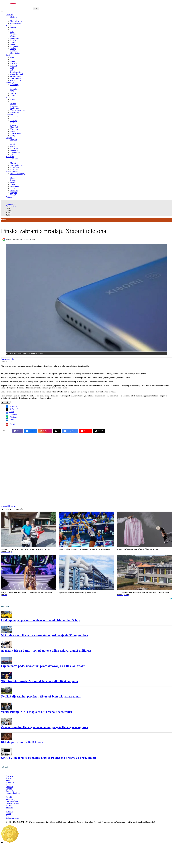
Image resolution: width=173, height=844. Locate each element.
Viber (11, 412)
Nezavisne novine (8, 359)
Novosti (9, 25)
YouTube (87, 431)
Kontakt (9, 797)
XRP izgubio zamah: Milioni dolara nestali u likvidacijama (39, 681)
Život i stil (9, 114)
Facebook (13, 407)
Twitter (8, 814)
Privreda (9, 208)
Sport (8, 55)
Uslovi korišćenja (12, 803)
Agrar (8, 215)
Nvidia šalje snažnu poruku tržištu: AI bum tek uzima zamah (41, 696)
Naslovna (9, 15)
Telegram (13, 414)
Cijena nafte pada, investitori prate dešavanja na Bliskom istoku (43, 666)
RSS (7, 816)
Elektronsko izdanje (13, 818)
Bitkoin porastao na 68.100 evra (22, 742)
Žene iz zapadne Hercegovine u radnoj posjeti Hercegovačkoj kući (44, 727)
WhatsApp (13, 417)
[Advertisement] (71, 453)
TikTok (100, 431)
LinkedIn (12, 419)
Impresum (9, 808)
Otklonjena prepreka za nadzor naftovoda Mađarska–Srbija (40, 620)
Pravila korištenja (12, 801)
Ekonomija (10, 83)
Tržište (8, 210)
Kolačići (9, 805)
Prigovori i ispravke (8, 506)
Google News (71, 431)
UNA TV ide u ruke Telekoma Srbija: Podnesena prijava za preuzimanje (49, 757)
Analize (8, 212)
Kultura (8, 97)
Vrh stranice (7, 772)
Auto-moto (10, 157)
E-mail (12, 424)
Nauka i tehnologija (13, 172)
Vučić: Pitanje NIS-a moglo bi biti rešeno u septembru (36, 711)
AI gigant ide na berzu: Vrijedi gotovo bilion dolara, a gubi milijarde (46, 650)
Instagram (46, 431)
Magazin (9, 138)
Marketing (9, 799)
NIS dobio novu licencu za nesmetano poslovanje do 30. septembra (44, 635)
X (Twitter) (13, 409)
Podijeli (7, 402)
